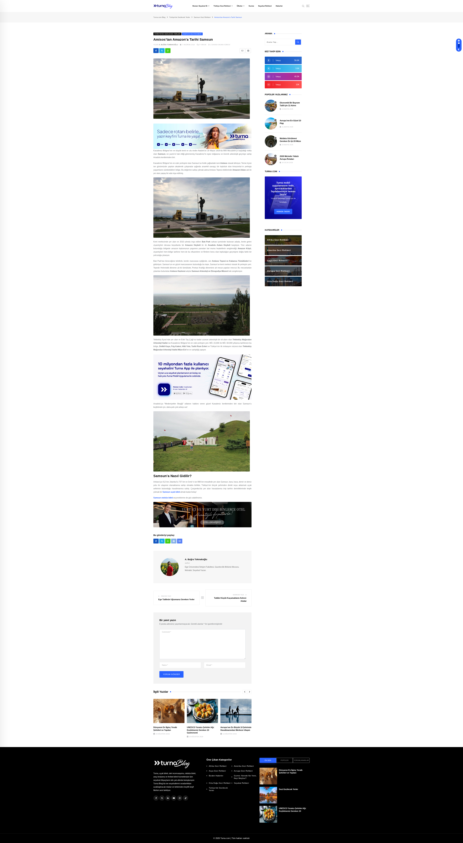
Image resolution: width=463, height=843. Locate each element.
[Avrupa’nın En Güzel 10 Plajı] (271, 124)
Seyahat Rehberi (265, 6)
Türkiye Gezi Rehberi (222, 6)
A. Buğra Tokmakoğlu (168, 45)
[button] (245, 692)
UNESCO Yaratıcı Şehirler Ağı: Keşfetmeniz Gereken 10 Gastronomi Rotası (292, 811)
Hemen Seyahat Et (199, 6)
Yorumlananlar (301, 760)
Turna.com (225, 838)
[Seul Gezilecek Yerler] (268, 795)
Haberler (279, 6)
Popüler (285, 760)
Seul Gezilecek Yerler (288, 789)
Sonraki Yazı (238, 595)
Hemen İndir (283, 211)
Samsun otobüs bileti (163, 498)
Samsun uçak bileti (171, 492)
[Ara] (303, 6)
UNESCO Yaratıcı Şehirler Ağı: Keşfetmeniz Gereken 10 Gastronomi (200, 730)
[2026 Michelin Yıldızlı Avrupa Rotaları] (271, 159)
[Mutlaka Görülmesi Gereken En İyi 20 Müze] (271, 141)
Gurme (251, 6)
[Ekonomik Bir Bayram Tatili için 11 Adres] (271, 106)
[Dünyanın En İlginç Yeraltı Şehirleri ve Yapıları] (268, 776)
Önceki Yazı (166, 596)
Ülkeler (239, 6)
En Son (268, 760)
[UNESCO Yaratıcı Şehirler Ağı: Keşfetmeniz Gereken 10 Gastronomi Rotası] (268, 814)
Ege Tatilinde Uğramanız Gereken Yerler (176, 599)
